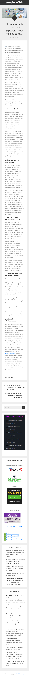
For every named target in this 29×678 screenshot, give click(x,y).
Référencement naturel (12, 534)
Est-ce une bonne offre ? (13, 595)
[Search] (23, 407)
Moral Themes (19, 674)
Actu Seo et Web (14, 2)
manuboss (10, 377)
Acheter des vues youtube (13, 538)
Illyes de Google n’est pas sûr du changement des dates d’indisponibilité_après (15, 561)
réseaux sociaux (9, 353)
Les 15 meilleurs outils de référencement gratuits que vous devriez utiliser (14, 623)
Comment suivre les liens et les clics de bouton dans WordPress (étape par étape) (15, 602)
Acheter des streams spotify (14, 540)
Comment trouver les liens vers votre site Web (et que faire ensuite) (15, 616)
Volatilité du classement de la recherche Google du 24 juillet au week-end (15, 568)
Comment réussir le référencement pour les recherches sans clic (13, 640)
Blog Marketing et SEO (12, 536)
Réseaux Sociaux (14, 37)
